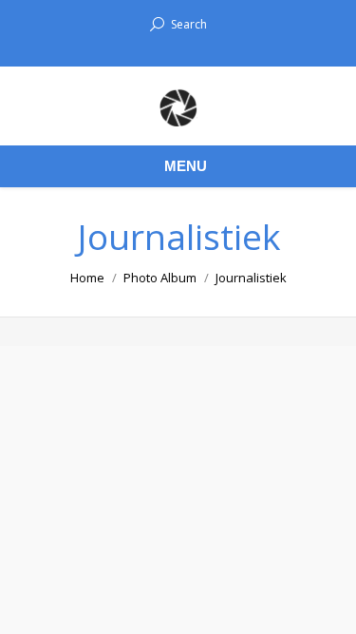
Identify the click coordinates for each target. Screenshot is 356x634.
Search (189, 24)
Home (87, 277)
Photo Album (160, 277)
